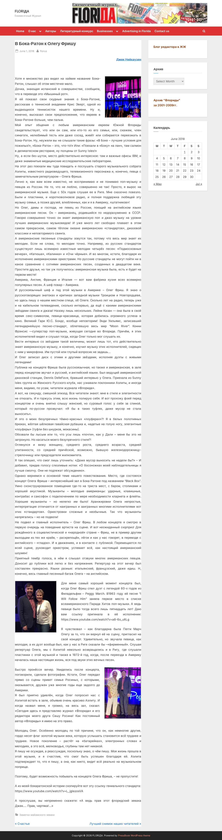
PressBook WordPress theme (134, 835)
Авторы (50, 31)
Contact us (162, 31)
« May (157, 184)
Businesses (105, 31)
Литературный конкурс (76, 31)
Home (20, 31)
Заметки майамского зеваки (37, 814)
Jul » (199, 184)
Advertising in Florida (136, 31)
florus (43, 51)
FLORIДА (22, 11)
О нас (32, 31)
